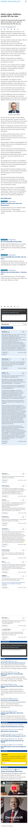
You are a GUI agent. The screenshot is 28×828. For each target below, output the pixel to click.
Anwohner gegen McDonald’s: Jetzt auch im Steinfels (12, 713)
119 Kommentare (13, 672)
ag (8, 745)
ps (7, 698)
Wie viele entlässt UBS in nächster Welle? (11, 242)
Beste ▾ (25, 324)
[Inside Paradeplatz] (10, 1)
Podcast (18, 769)
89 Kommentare (14, 745)
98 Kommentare (14, 739)
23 (15, 27)
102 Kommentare (14, 734)
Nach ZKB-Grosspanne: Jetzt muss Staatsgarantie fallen (13, 747)
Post (17, 312)
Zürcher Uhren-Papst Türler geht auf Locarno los (13, 663)
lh (7, 661)
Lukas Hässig (10, 27)
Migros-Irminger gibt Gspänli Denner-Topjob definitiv (12, 686)
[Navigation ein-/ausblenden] (25, 1)
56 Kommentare (11, 769)
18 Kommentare (13, 684)
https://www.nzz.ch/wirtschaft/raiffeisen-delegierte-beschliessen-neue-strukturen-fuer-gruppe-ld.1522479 (13, 584)
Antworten (5, 352)
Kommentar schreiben (7, 327)
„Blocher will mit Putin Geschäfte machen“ (12, 771)
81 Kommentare (13, 711)
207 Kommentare (14, 729)
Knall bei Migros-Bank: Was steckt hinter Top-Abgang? (12, 741)
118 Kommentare (13, 698)
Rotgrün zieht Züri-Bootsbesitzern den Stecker (12, 727)
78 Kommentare (13, 661)
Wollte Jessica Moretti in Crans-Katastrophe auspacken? (12, 674)
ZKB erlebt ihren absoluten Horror (9, 731)
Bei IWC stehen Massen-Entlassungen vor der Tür (13, 736)
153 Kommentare (14, 725)
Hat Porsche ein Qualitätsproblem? (10, 700)
